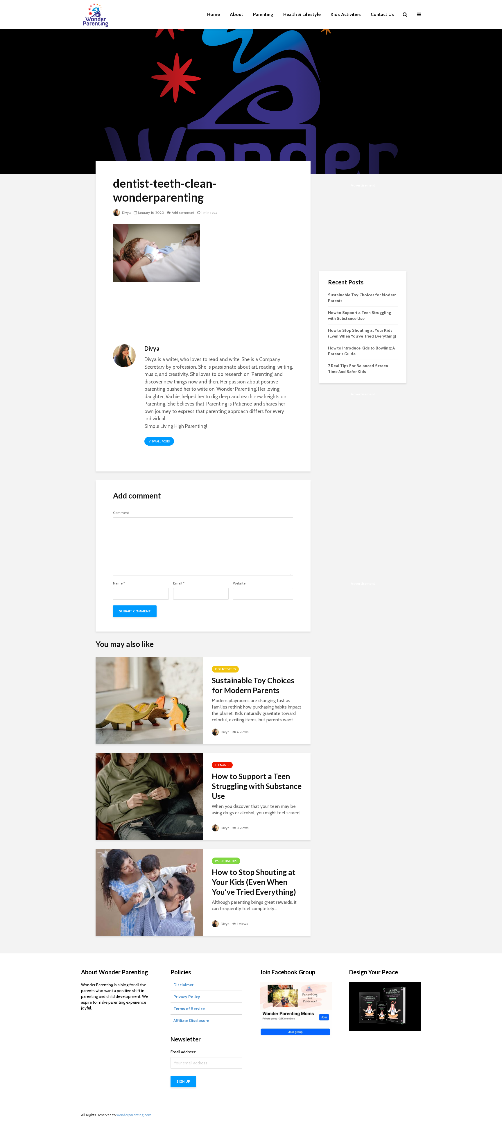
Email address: (183, 1052)
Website (239, 583)
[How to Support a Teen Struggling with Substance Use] (149, 796)
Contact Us (382, 14)
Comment (121, 512)
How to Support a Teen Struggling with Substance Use (257, 786)
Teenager (222, 765)
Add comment (183, 212)
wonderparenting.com (133, 1115)
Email (178, 583)
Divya (126, 212)
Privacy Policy (186, 996)
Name (119, 583)
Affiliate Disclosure (191, 1020)
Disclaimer (183, 984)
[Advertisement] (203, 311)
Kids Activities (346, 14)
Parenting (263, 14)
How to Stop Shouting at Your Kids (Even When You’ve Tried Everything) (254, 881)
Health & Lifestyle (302, 14)
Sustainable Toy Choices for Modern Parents (253, 685)
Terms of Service (189, 1008)
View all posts (159, 441)
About (236, 14)
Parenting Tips (226, 861)
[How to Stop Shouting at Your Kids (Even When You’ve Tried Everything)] (149, 892)
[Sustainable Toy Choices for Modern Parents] (149, 700)
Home (213, 14)
